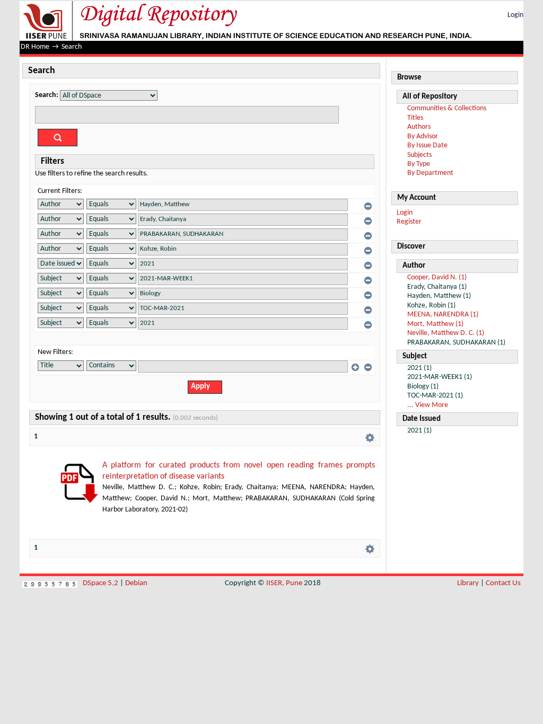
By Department (430, 173)
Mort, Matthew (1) (435, 324)
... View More (427, 405)
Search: (46, 95)
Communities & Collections (446, 108)
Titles (415, 117)
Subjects (419, 155)
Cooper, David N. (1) (437, 277)
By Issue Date (427, 145)
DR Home (35, 46)
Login (515, 15)
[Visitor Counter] (49, 583)
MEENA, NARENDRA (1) (442, 314)
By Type (418, 164)
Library (468, 583)
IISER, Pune (284, 583)
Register (409, 221)
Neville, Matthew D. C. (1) (445, 333)
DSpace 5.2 (101, 583)
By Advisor (422, 136)
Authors (419, 126)
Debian (136, 583)
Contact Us (503, 583)
